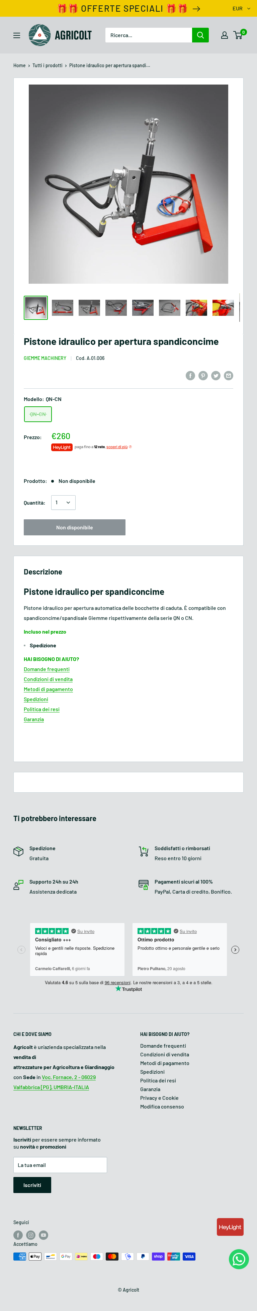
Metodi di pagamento (48, 689)
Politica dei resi (42, 709)
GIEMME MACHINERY (45, 358)
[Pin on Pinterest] (203, 375)
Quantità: (35, 502)
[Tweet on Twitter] (216, 375)
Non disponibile (74, 527)
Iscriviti (32, 1185)
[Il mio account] (224, 35)
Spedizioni (36, 699)
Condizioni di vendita (48, 679)
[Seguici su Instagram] (30, 1235)
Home (19, 65)
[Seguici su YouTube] (43, 1235)
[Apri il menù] (16, 35)
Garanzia (34, 719)
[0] (238, 35)
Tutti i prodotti (47, 65)
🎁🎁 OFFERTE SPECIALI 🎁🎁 (122, 8)
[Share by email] (228, 375)
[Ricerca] (200, 35)
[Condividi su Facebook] (190, 375)
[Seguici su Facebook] (18, 1235)
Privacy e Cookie (159, 1097)
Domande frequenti (47, 669)
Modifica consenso (162, 1106)
